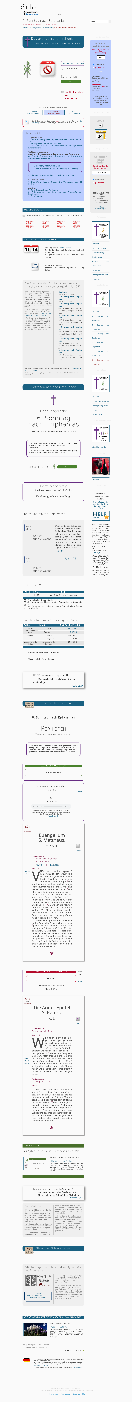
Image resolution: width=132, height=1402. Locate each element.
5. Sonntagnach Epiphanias (33, 112)
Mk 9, (40, 865)
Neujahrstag (96, 270)
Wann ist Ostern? (59, 1327)
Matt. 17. (27, 1058)
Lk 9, (54, 865)
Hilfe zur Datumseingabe (100, 208)
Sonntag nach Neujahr (100, 275)
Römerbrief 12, (76, 1198)
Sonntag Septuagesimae (100, 401)
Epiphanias (63, 292)
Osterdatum (65, 248)
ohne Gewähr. (78, 1367)
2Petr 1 (78, 1023)
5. (51, 175)
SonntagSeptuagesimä (74, 112)
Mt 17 (79, 851)
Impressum (53, 1394)
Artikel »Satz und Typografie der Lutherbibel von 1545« (38, 1295)
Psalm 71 (70, 558)
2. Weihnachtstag (98, 253)
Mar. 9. (27, 871)
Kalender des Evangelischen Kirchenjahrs (38, 314)
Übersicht (95, 244)
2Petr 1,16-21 (72, 628)
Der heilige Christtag (99, 248)
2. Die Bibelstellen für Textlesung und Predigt (56, 168)
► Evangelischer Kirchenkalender (41, 27)
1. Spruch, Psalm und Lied (47, 166)
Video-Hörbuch (52, 816)
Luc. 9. (26, 874)
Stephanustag (97, 257)
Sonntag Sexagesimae (100, 406)
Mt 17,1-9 (71, 632)
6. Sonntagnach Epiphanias (54, 112)
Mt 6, (97, 553)
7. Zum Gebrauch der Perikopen (43, 190)
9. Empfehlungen (36, 196)
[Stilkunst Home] (31, 16)
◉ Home (25, 27)
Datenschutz (65, 1394)
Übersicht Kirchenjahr (99, 447)
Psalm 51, (77, 686)
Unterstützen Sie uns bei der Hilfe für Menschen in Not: (100, 505)
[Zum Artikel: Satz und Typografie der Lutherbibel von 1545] (38, 1287)
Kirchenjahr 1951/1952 (73, 63)
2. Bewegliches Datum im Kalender (44, 144)
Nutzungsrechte (79, 1394)
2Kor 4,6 (60, 551)
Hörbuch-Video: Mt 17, (62, 1161)
